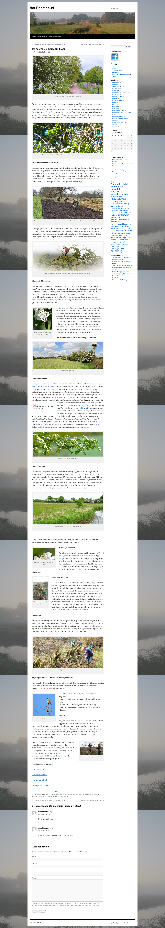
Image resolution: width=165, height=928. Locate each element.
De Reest (114, 98)
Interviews (115, 108)
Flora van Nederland (39, 774)
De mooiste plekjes (117, 96)
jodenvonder (113, 212)
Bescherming (115, 90)
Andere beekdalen (117, 86)
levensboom (115, 221)
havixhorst (119, 206)
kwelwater (123, 215)
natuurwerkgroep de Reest (120, 226)
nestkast (114, 228)
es (123, 201)
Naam (34, 856)
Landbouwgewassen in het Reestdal (121, 112)
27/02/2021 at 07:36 (44, 814)
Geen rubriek (115, 106)
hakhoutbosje (124, 203)
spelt (123, 241)
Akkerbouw (115, 82)
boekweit (115, 191)
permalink (65, 796)
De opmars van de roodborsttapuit (92, 44)
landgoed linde (116, 217)
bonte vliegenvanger (120, 193)
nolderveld (113, 231)
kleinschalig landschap (58, 794)
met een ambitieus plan (81, 408)
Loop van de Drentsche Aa (119, 118)
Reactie (34, 878)
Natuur (114, 120)
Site (33, 871)
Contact (114, 66)
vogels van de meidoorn (45, 796)
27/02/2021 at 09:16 (44, 830)
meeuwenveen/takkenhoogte (121, 224)
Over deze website (55, 37)
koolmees (114, 215)
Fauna (114, 102)
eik (124, 198)
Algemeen (115, 84)
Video (114, 76)
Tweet (57, 791)
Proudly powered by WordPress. (121, 923)
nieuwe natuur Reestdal (124, 228)
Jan (49, 52)
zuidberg (116, 250)
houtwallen (125, 208)
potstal (114, 237)
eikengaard (117, 201)
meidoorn (75, 794)
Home (34, 37)
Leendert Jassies (116, 278)
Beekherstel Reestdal (117, 188)
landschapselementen (117, 116)
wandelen (114, 127)
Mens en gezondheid (39, 780)
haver (113, 205)
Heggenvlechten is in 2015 (48, 756)
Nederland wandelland (118, 122)
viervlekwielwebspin (124, 244)
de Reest (114, 196)
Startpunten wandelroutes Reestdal (121, 74)
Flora (48, 794)
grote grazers (115, 203)
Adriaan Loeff (116, 257)
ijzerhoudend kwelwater (119, 210)
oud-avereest (126, 233)
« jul (112, 153)
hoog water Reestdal (115, 208)
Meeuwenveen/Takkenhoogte (120, 280)
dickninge (117, 198)
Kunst (114, 68)
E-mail (34, 863)
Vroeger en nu (116, 125)
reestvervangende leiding (119, 239)
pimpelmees (115, 235)
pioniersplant (123, 235)
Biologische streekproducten (119, 92)
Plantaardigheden (38, 769)
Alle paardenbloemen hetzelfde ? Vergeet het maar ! (48, 44)
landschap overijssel (120, 219)
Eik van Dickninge (117, 100)
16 (131, 143)
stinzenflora (115, 244)
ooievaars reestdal (117, 233)
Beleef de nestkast (117, 88)
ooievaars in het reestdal (124, 230)
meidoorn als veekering (86, 794)
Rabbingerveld (123, 237)
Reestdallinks (42, 37)
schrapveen (116, 241)
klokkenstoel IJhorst (124, 212)
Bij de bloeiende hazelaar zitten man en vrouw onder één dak (122, 267)
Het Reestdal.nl (42, 7)
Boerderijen (115, 94)
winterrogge (115, 246)
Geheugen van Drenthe (40, 785)
